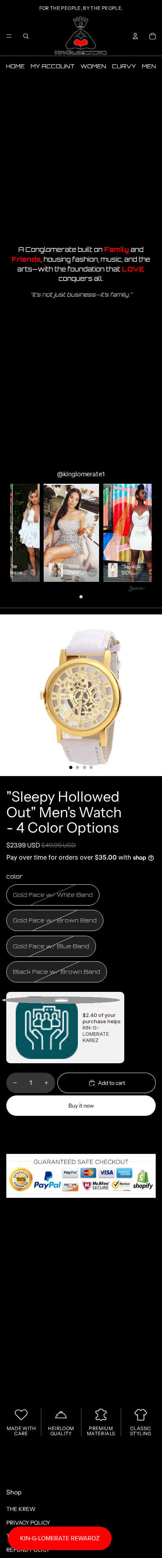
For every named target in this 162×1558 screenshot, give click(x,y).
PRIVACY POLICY (28, 1522)
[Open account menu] (135, 36)
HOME (15, 66)
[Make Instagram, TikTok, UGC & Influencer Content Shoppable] (137, 590)
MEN (149, 66)
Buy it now (81, 1105)
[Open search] (26, 36)
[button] (55, 533)
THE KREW (20, 1508)
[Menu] (9, 36)
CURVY (124, 66)
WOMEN (93, 66)
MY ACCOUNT (53, 66)
